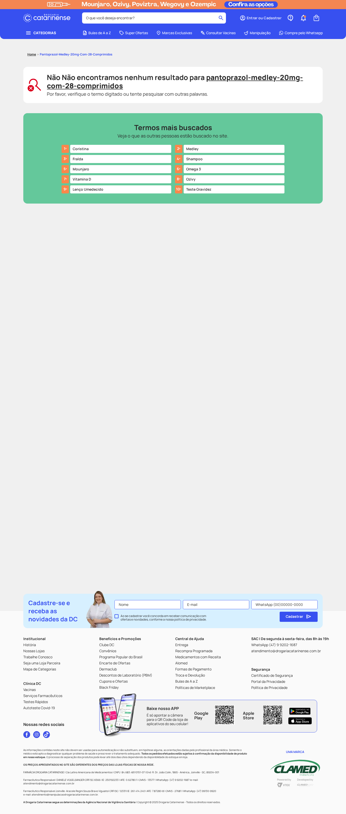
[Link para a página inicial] (31, 54)
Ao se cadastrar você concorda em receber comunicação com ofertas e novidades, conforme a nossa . (164, 617)
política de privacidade (190, 619)
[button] (260, 18)
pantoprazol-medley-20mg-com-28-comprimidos (76, 54)
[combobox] (154, 18)
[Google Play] (300, 711)
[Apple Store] (300, 720)
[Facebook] (26, 734)
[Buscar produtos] (221, 18)
